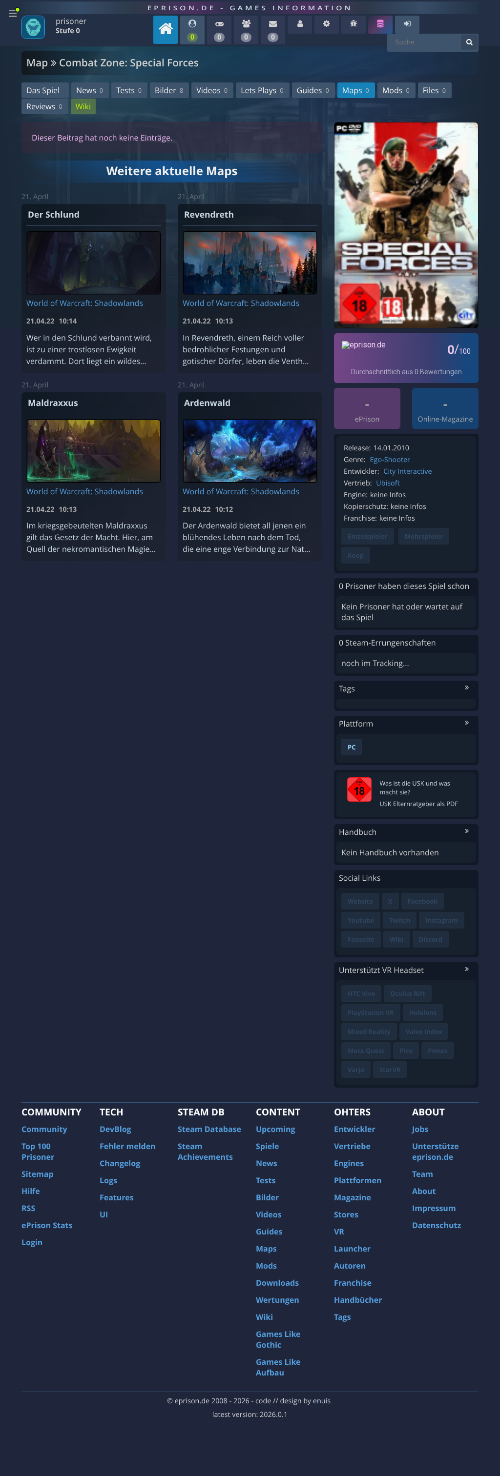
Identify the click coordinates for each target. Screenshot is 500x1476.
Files (434, 90)
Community (44, 1129)
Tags (342, 1317)
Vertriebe (352, 1146)
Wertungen (277, 1299)
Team (422, 1174)
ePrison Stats (47, 1225)
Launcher (352, 1248)
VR (339, 1231)
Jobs (420, 1129)
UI (104, 1214)
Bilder (169, 90)
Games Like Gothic (278, 1339)
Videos (212, 90)
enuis (322, 1401)
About (424, 1191)
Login (31, 1242)
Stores (346, 1214)
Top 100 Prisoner (37, 1151)
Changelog (120, 1163)
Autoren (350, 1265)
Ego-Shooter (390, 460)
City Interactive (407, 471)
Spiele (267, 1146)
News (89, 90)
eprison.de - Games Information (250, 7)
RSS (28, 1208)
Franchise (353, 1282)
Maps (355, 90)
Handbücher (358, 1299)
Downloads (277, 1282)
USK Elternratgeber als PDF (418, 803)
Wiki (83, 106)
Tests (129, 90)
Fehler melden (128, 1146)
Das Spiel (43, 90)
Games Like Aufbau (278, 1367)
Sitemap (37, 1174)
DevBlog (115, 1129)
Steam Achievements (205, 1151)
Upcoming (275, 1129)
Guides (313, 90)
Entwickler (354, 1129)
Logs (108, 1180)
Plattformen (358, 1180)
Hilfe (30, 1191)
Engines (349, 1163)
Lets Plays (262, 90)
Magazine (352, 1197)
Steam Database (209, 1129)
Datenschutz (436, 1225)
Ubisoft (387, 483)
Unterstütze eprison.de (435, 1151)
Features (117, 1197)
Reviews (44, 106)
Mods (396, 90)
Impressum (434, 1208)
